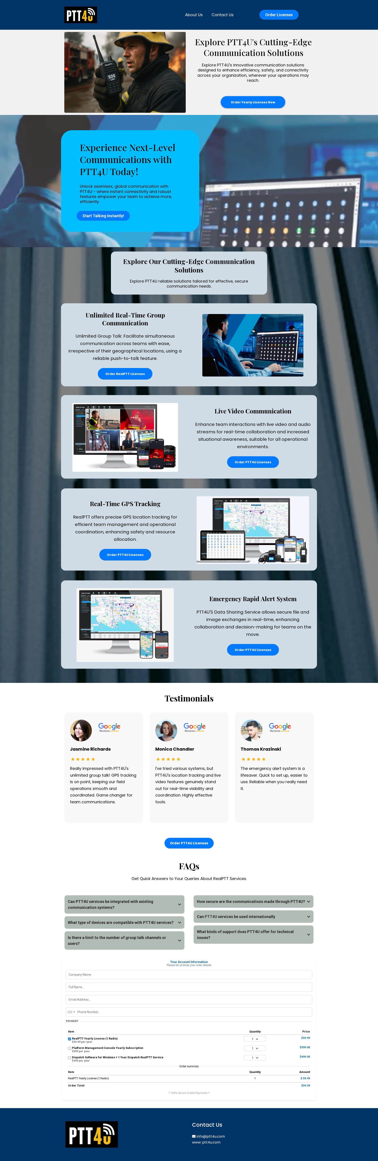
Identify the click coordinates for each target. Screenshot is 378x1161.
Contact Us (223, 14)
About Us (194, 14)
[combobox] (71, 1012)
